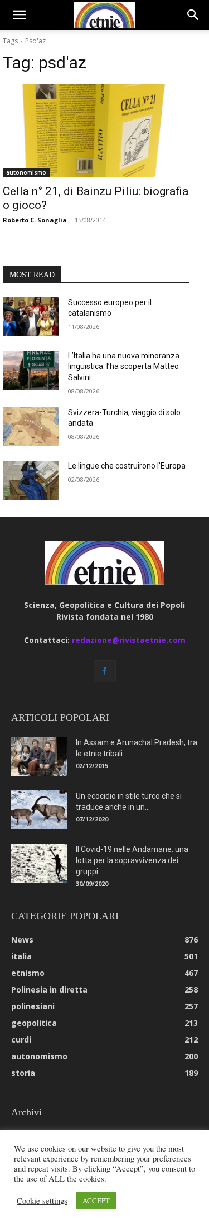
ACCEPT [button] (96, 1200)
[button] (19, 15)
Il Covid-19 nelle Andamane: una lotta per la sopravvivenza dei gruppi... (132, 860)
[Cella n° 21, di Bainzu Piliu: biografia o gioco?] (96, 130)
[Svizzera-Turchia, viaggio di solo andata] (31, 426)
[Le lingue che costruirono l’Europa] (31, 480)
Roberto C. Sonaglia (35, 220)
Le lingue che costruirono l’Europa (127, 465)
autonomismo (26, 172)
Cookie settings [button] (42, 1201)
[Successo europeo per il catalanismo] (31, 316)
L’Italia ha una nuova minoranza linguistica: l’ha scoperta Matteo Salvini (123, 366)
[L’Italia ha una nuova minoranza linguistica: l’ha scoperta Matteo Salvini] (31, 370)
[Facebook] (105, 671)
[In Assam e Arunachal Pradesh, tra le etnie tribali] (39, 756)
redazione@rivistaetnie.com (129, 640)
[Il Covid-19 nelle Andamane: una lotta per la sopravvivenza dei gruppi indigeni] (39, 863)
